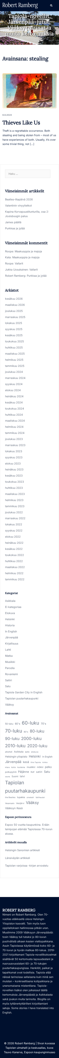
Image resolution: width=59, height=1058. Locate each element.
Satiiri (8, 680)
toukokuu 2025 (14, 341)
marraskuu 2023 (15, 445)
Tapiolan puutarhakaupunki (21, 698)
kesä (26, 762)
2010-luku (15, 745)
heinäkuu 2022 (14, 542)
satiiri (39, 771)
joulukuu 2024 (14, 371)
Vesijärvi (20, 803)
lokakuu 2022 (13, 524)
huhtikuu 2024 (14, 414)
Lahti (8, 649)
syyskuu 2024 (13, 384)
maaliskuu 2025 (15, 353)
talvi (22, 776)
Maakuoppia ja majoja (28, 251)
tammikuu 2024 (14, 433)
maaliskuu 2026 (15, 304)
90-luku (12, 738)
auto (27, 751)
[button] (51, 5)
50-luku (9, 723)
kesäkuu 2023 (14, 475)
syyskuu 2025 (13, 329)
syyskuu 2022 (13, 530)
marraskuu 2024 (15, 378)
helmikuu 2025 (14, 359)
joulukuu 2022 (14, 512)
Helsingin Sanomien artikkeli (22, 850)
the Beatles (10, 797)
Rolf (32, 772)
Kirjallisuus (11, 643)
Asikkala (10, 600)
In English (11, 631)
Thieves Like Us (21, 122)
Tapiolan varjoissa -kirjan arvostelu (26, 865)
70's (43, 723)
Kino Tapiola (36, 762)
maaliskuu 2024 (15, 420)
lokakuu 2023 (13, 451)
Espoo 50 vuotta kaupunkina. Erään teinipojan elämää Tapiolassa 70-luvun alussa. (28, 829)
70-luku (13, 731)
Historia (10, 625)
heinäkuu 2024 (14, 396)
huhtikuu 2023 (14, 487)
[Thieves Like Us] (29, 90)
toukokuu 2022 (14, 555)
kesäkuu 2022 (14, 549)
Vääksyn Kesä (14, 808)
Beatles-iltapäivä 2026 (19, 199)
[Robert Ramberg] (20, 5)
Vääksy (9, 704)
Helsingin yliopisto (16, 756)
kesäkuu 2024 (14, 402)
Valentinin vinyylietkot (18, 205)
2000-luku (31, 738)
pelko (48, 767)
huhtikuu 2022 (14, 561)
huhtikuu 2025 (14, 347)
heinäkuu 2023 (14, 469)
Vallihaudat (40, 797)
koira (13, 767)
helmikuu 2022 (14, 573)
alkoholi (8, 752)
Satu (7, 686)
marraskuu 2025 (15, 317)
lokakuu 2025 (13, 323)
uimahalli (30, 797)
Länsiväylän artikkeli (17, 858)
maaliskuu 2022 (15, 567)
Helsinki (10, 619)
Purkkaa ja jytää (15, 228)
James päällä (13, 222)
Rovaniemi (11, 674)
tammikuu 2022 (14, 579)
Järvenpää (11, 637)
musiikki (31, 767)
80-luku (37, 731)
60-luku (30, 723)
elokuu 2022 (13, 536)
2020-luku (37, 745)
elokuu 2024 (13, 390)
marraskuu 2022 (15, 518)
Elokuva (10, 613)
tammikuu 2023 (14, 506)
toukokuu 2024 (14, 408)
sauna (7, 777)
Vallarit (19, 263)
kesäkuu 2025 (14, 335)
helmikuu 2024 (14, 426)
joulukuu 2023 (14, 439)
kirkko (45, 762)
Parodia (10, 668)
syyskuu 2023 (13, 457)
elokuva (34, 752)
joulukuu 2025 (14, 311)
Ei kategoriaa (13, 607)
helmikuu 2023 (14, 500)
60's (17, 723)
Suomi (15, 776)
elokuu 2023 (13, 463)
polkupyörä (10, 772)
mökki (40, 767)
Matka (9, 655)
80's (26, 732)
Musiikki (10, 662)
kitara (7, 767)
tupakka (21, 797)
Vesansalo (9, 803)
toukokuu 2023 (14, 481)
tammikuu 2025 (14, 366)
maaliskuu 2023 (15, 494)
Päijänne (23, 771)
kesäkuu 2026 (14, 298)
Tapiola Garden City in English (23, 692)
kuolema (21, 767)
